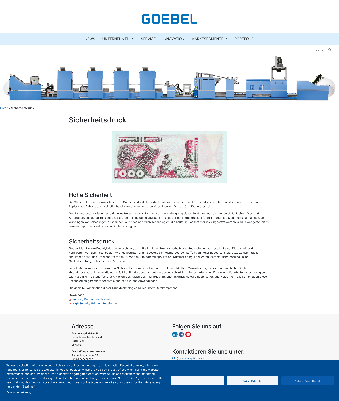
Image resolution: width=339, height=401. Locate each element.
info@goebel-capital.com (187, 358)
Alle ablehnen (252, 380)
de (317, 49)
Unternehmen (116, 39)
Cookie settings (198, 380)
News (90, 39)
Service (148, 39)
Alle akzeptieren (308, 380)
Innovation (173, 39)
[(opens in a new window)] (175, 334)
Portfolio (244, 39)
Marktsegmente (207, 39)
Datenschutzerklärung (18, 392)
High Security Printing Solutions (93, 303)
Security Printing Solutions (90, 299)
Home (4, 108)
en (323, 49)
